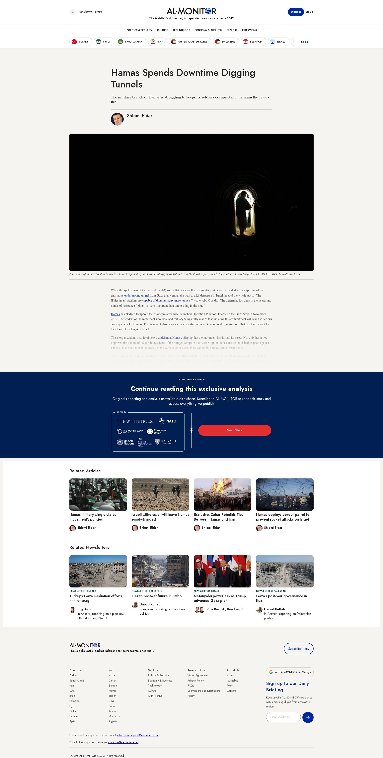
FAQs (191, 686)
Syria (72, 721)
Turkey (73, 675)
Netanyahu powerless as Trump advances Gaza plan (220, 598)
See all (305, 42)
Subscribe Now (298, 648)
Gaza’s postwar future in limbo (157, 596)
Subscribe (296, 12)
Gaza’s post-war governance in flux (281, 598)
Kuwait (112, 691)
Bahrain (113, 686)
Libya (112, 701)
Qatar (72, 711)
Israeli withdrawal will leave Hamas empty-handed (160, 517)
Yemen (112, 696)
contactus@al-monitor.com (123, 742)
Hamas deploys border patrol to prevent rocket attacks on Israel (282, 517)
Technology (181, 30)
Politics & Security (139, 30)
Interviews (249, 30)
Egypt (72, 706)
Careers (231, 691)
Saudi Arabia (76, 681)
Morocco (114, 716)
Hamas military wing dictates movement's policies (92, 517)
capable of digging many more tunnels (166, 300)
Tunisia (112, 711)
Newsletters (85, 12)
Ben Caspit (235, 609)
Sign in (310, 12)
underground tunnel (136, 295)
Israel (72, 696)
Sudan (112, 706)
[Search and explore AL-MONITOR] (72, 12)
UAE (71, 691)
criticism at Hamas (169, 337)
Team (230, 686)
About (230, 675)
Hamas (115, 314)
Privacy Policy (196, 681)
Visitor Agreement (198, 675)
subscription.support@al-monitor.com (138, 735)
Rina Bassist (216, 609)
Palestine (74, 701)
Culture (162, 30)
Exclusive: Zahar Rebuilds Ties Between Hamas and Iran (218, 517)
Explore (231, 30)
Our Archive (155, 696)
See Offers (234, 430)
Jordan (112, 675)
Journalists (232, 681)
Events (98, 12)
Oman (112, 681)
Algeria (113, 721)
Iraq (111, 670)
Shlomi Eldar (139, 115)
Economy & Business (208, 30)
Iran (71, 686)
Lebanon (74, 716)
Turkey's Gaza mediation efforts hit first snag (95, 598)
